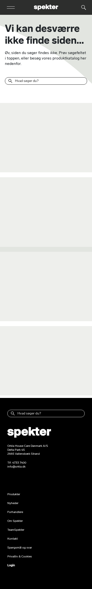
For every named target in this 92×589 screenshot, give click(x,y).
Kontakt (12, 538)
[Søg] (10, 81)
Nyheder (12, 503)
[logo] (46, 7)
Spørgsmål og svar (19, 547)
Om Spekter (15, 521)
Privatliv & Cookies (19, 556)
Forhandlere (15, 512)
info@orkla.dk (16, 466)
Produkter (13, 494)
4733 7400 (19, 462)
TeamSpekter (15, 529)
